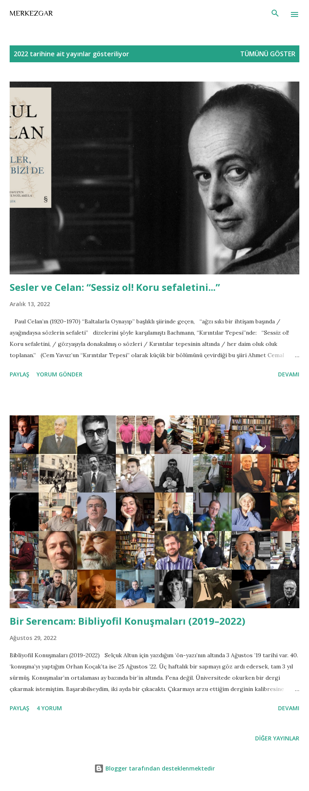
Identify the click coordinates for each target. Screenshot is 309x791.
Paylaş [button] (19, 374)
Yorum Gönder (59, 374)
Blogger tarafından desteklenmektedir (159, 768)
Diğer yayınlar (277, 738)
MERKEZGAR (31, 13)
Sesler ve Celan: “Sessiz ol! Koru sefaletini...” (115, 287)
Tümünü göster (267, 53)
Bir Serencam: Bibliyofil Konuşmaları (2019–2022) (127, 620)
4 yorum (49, 708)
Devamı (288, 374)
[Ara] (275, 14)
